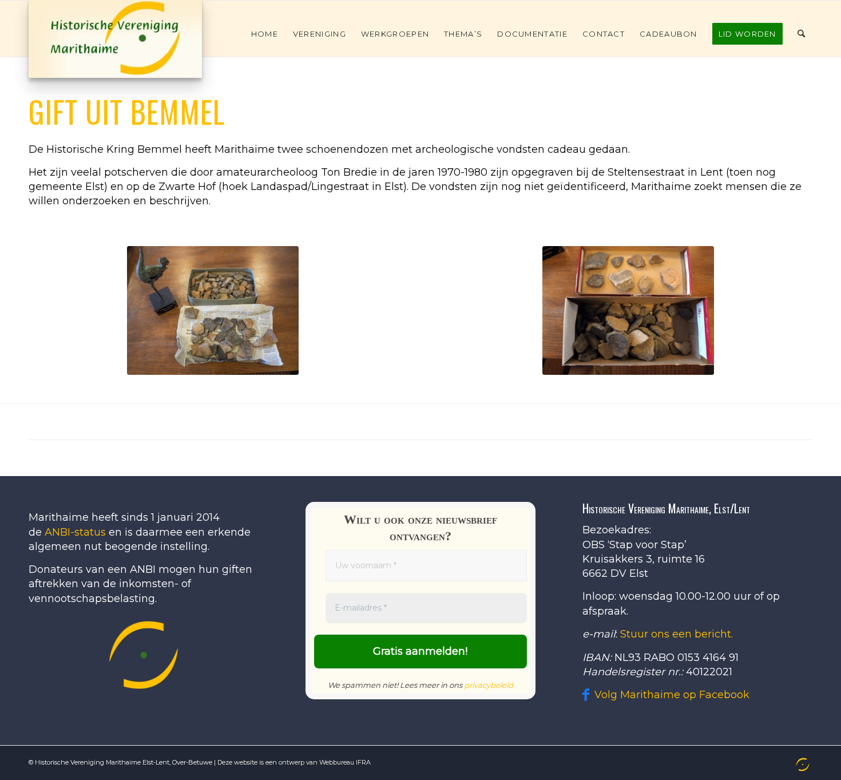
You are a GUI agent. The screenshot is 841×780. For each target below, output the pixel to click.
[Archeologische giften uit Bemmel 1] (213, 310)
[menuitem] (264, 34)
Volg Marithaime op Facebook (671, 694)
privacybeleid (488, 685)
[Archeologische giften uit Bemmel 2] (628, 310)
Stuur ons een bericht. (676, 634)
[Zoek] (801, 34)
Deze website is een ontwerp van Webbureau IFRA (294, 762)
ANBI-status (75, 532)
